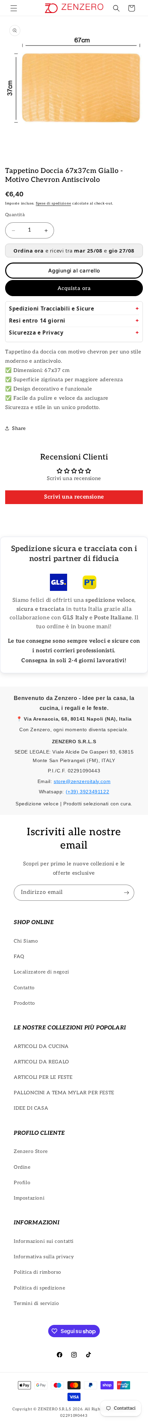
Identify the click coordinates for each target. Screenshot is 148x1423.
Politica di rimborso (37, 1272)
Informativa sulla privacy (44, 1257)
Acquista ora (74, 288)
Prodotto (24, 1003)
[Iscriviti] (126, 893)
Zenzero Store (31, 1151)
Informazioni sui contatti (44, 1241)
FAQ (19, 956)
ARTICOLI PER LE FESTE (43, 1077)
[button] (13, 8)
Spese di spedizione (53, 203)
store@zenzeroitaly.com (82, 781)
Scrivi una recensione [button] (74, 497)
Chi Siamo (26, 941)
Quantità (15, 215)
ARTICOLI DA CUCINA (41, 1046)
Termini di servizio (36, 1303)
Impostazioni (29, 1198)
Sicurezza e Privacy (36, 332)
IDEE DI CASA (31, 1108)
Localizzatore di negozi (41, 972)
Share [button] (19, 428)
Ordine (22, 1167)
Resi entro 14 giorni (37, 320)
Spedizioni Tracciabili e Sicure (51, 308)
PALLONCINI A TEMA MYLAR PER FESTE (64, 1093)
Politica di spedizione (39, 1288)
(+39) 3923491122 (87, 791)
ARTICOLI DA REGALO (41, 1062)
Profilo (22, 1183)
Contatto (24, 988)
